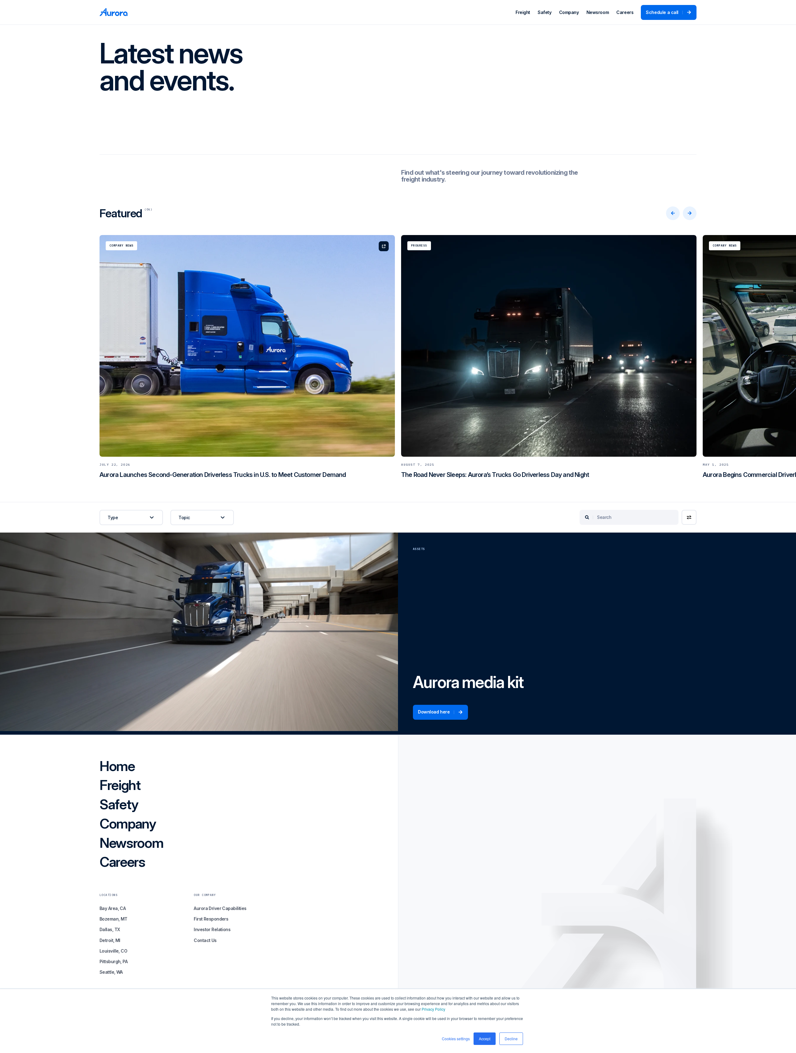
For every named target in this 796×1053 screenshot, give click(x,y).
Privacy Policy (433, 1009)
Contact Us (205, 940)
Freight (523, 12)
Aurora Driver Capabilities (220, 908)
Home (117, 766)
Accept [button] (484, 1038)
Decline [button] (511, 1038)
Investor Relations (212, 929)
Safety (544, 12)
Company (569, 12)
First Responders (211, 918)
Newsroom (597, 12)
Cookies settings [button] (456, 1038)
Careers (624, 12)
